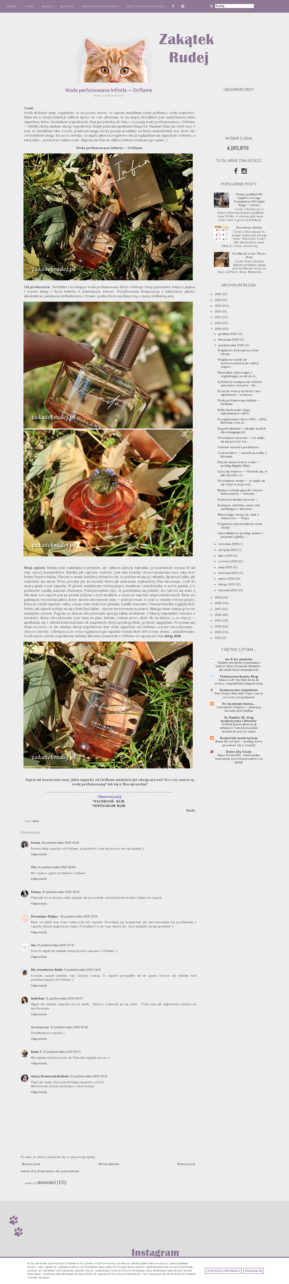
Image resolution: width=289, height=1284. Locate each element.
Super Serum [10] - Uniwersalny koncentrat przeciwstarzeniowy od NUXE (239, 758)
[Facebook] (236, 171)
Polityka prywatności (146, 6)
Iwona (35, 843)
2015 (218, 620)
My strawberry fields (47, 970)
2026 (218, 294)
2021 (218, 323)
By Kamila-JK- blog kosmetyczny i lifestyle (239, 719)
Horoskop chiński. (249, 227)
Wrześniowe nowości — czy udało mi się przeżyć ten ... (241, 439)
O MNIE (29, 6)
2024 (218, 306)
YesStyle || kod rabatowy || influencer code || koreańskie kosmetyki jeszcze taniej (239, 728)
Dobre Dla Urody (239, 752)
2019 (218, 597)
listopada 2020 (229, 339)
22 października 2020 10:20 (69, 1027)
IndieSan (37, 998)
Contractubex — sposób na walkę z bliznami (242, 454)
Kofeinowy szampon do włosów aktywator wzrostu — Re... (239, 383)
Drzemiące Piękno (45, 916)
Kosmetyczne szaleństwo (239, 690)
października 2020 (231, 345)
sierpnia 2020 (228, 550)
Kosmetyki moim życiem (239, 738)
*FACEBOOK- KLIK (109, 801)
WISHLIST (67, 6)
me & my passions (238, 659)
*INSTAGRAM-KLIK (110, 806)
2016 (218, 615)
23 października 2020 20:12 (88, 1076)
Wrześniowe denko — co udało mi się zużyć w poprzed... (241, 482)
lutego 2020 (227, 584)
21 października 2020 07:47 (55, 945)
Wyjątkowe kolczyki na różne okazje (238, 352)
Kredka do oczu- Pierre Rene (249, 255)
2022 (218, 317)
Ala (33, 945)
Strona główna (109, 1164)
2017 (218, 609)
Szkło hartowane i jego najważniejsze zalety (233, 411)
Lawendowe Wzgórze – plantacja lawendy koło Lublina (239, 709)
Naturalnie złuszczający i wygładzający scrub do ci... (237, 374)
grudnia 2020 (228, 334)
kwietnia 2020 (228, 573)
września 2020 (228, 544)
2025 (218, 300)
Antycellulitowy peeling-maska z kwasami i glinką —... (240, 535)
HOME (11, 6)
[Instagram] (244, 171)
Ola (33, 867)
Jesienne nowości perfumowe (238, 447)
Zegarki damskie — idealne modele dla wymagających (241, 430)
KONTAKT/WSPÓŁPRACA (100, 6)
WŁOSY (47, 6)
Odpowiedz (39, 854)
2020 (218, 329)
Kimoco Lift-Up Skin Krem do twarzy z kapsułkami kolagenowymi (239, 681)
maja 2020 (225, 567)
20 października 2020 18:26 (61, 892)
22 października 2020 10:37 (62, 1052)
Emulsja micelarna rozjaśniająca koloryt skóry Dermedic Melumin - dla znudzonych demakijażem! (239, 666)
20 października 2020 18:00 (56, 867)
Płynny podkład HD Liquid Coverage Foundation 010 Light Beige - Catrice (249, 199)
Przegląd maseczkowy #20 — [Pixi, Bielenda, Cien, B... (242, 421)
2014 (218, 626)
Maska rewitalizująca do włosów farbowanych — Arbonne (240, 492)
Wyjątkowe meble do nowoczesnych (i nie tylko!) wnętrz (238, 363)
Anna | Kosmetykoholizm (50, 1076)
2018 (218, 603)
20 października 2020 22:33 (79, 916)
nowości (47, 1182)
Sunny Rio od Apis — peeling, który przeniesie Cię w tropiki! (238, 743)
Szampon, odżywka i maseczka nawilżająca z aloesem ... (238, 507)
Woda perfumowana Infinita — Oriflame (238, 402)
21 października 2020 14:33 (82, 970)
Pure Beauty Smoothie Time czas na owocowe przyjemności (239, 695)
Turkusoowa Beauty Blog (239, 676)
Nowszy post (31, 1164)
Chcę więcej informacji (223, 1270)
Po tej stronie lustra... (238, 704)
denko (28, 1183)
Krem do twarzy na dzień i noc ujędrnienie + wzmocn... (239, 393)
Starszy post (186, 1164)
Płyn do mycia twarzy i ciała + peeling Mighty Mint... (237, 464)
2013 (218, 632)
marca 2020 (226, 578)
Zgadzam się (253, 1270)
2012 (218, 638)
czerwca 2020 (228, 561)
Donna (36, 892)
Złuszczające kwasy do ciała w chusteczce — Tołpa (238, 516)
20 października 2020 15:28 (60, 843)
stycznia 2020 (228, 590)
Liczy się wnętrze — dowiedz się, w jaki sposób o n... (242, 473)
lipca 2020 (225, 555)
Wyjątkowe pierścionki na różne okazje (240, 525)
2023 (218, 311)
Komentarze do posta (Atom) (58, 1171)
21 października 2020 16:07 (64, 998)
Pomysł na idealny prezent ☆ (237, 499)
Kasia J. (36, 1052)
